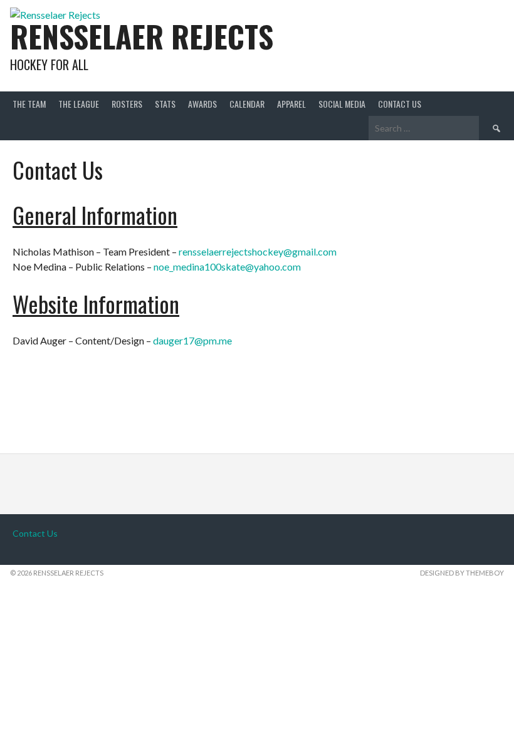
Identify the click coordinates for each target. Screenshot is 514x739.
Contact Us (399, 103)
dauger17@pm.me (192, 340)
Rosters (127, 103)
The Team (29, 103)
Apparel (291, 103)
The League (78, 103)
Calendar (247, 103)
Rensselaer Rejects (141, 36)
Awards (202, 103)
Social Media (341, 103)
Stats (165, 103)
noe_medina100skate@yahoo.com (227, 266)
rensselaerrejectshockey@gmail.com (258, 251)
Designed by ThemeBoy (462, 573)
